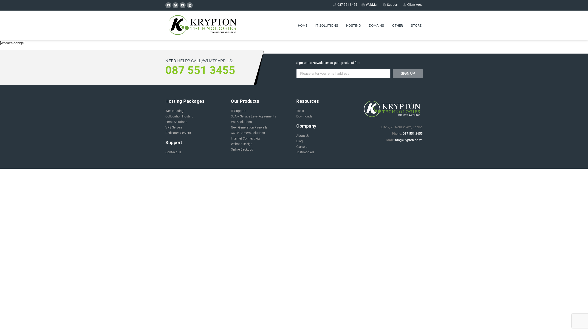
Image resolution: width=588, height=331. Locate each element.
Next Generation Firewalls (249, 127)
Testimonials (305, 152)
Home (302, 25)
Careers (301, 146)
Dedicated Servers (178, 133)
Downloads (304, 116)
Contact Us (173, 152)
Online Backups (242, 149)
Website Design (241, 144)
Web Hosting (174, 111)
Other (397, 25)
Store (416, 25)
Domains (376, 25)
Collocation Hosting (179, 116)
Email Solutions (176, 122)
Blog (299, 141)
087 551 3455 (413, 133)
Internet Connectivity (245, 138)
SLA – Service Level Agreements (253, 116)
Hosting (353, 25)
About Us (302, 135)
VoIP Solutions (241, 122)
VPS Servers (174, 127)
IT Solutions (326, 25)
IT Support (238, 111)
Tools (300, 111)
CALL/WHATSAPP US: (199, 60)
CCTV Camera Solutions (248, 133)
